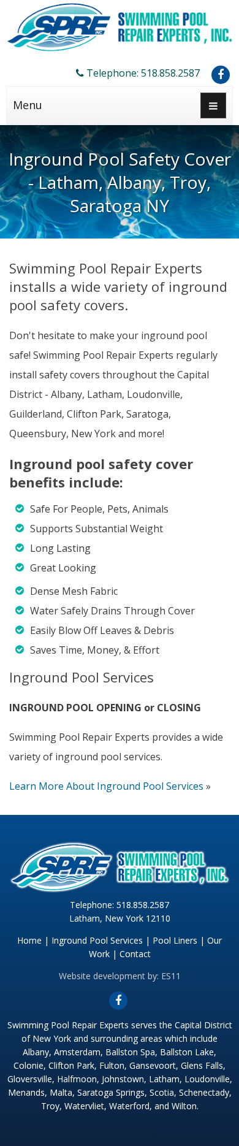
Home (29, 940)
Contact (135, 954)
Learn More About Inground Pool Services (106, 786)
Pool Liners (175, 940)
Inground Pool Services (97, 940)
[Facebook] (220, 75)
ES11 (171, 976)
